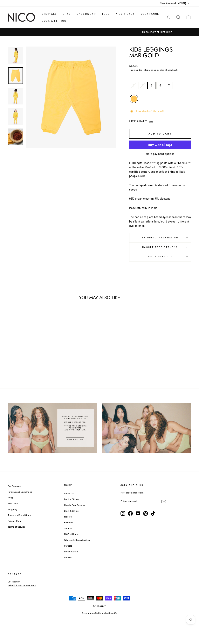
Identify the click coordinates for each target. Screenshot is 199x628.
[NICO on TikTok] (153, 513)
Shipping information (160, 237)
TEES (106, 13)
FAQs (10, 497)
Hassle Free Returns (160, 247)
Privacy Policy (15, 520)
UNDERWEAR (86, 13)
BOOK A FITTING (54, 20)
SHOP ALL (49, 13)
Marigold (134, 99)
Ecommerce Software (93, 613)
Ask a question (160, 256)
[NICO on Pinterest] (145, 513)
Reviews (68, 522)
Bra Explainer (15, 486)
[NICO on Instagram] (122, 513)
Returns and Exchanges (20, 491)
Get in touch (14, 581)
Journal (68, 528)
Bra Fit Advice (71, 510)
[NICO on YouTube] (138, 513)
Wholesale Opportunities (77, 539)
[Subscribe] (163, 501)
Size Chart (13, 503)
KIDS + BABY (125, 13)
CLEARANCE (150, 13)
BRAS (67, 13)
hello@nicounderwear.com (22, 585)
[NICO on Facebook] (130, 513)
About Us (69, 493)
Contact (68, 557)
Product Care (71, 551)
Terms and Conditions (19, 515)
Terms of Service (16, 526)
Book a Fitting (71, 499)
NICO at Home (71, 534)
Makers (68, 516)
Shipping (148, 69)
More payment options (160, 153)
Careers (68, 545)
